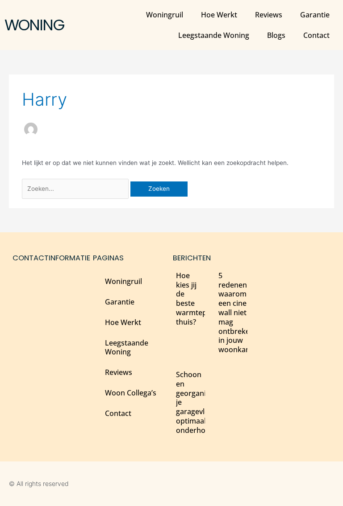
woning (34, 25)
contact (316, 35)
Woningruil (164, 15)
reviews (268, 15)
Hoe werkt (219, 15)
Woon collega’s (130, 393)
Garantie (315, 15)
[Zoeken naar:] (76, 188)
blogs (276, 35)
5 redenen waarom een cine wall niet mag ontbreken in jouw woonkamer (238, 312)
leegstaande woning (213, 35)
